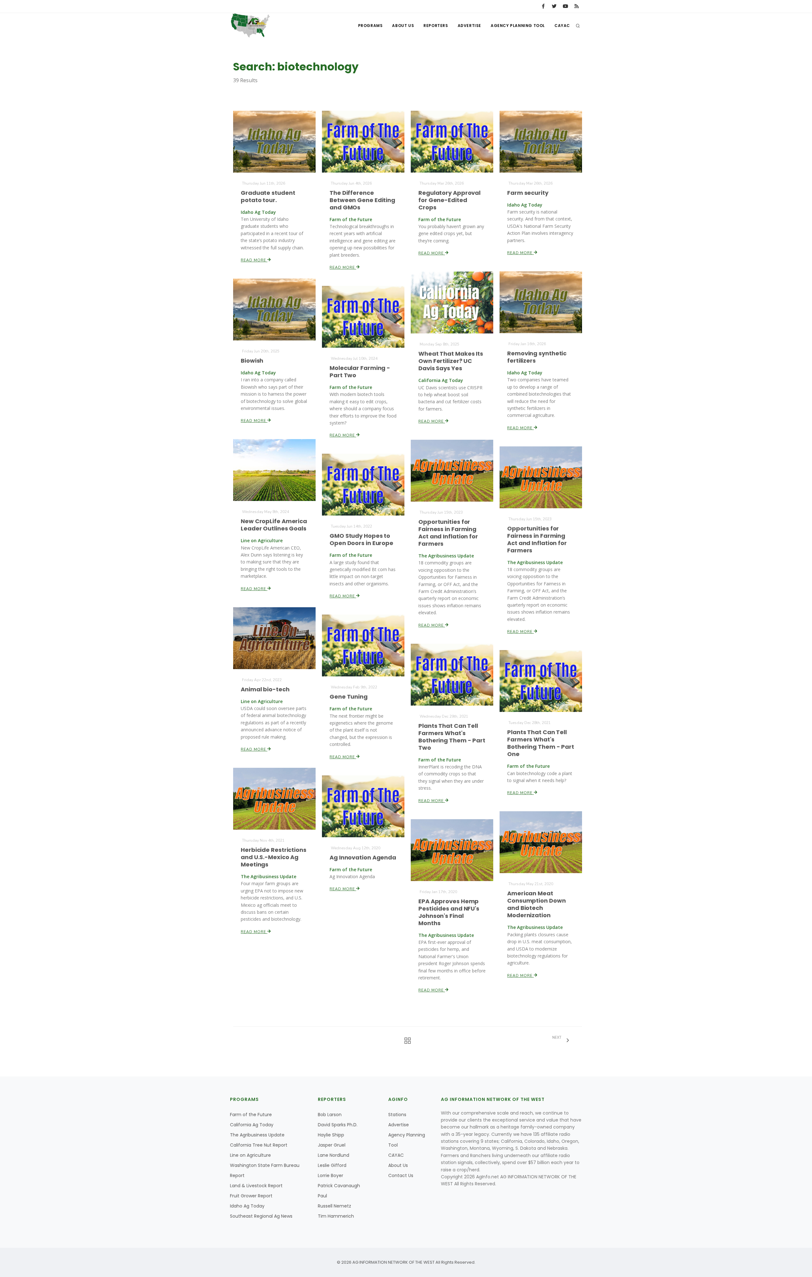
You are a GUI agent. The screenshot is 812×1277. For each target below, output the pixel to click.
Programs (370, 25)
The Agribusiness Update (257, 1135)
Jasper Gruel (331, 1145)
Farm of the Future (251, 1114)
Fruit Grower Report (251, 1196)
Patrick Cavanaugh (339, 1185)
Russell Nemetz (334, 1206)
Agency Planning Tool (518, 25)
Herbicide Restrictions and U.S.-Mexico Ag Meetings (273, 857)
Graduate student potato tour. (268, 196)
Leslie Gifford (332, 1165)
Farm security (527, 193)
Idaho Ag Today (247, 1206)
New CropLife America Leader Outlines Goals (274, 524)
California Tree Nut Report (258, 1145)
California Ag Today (251, 1125)
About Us (403, 25)
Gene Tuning (349, 697)
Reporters (435, 25)
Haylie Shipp (331, 1135)
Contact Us (400, 1175)
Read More (254, 260)
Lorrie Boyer (330, 1175)
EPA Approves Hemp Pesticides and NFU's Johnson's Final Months (448, 912)
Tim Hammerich (336, 1216)
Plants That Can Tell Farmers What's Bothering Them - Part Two (451, 737)
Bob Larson (330, 1114)
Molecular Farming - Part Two (360, 371)
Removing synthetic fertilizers (536, 357)
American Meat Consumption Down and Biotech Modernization (536, 904)
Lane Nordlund (333, 1155)
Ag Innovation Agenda (363, 857)
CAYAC (562, 25)
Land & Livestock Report (256, 1185)
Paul (322, 1196)
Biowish (252, 361)
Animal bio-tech (265, 689)
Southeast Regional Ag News (261, 1216)
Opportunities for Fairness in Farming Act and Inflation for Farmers (448, 533)
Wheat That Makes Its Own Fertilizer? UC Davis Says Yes (450, 361)
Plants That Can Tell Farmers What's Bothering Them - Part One (540, 743)
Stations (397, 1114)
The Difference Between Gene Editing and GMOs (362, 200)
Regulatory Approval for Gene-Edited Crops (449, 200)
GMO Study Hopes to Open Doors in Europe (361, 539)
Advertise (469, 25)
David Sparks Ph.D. (337, 1125)
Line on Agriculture (250, 1155)
